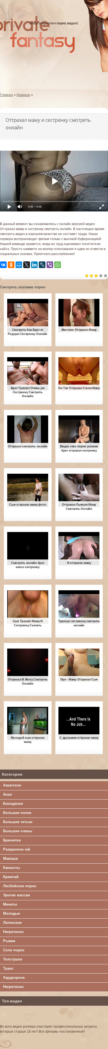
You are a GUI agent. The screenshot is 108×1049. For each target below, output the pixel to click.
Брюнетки (12, 840)
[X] (26, 264)
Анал (7, 794)
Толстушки (12, 959)
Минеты (10, 904)
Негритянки (13, 932)
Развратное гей (16, 849)
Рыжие (9, 941)
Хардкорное (14, 977)
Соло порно (13, 950)
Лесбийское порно (19, 886)
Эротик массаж (16, 895)
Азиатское (12, 785)
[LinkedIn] (34, 264)
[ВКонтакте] (3, 264)
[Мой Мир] (19, 264)
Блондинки (13, 803)
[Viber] (50, 264)
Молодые (11, 913)
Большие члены (17, 831)
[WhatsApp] (57, 264)
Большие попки (17, 813)
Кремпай (11, 877)
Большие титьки (17, 822)
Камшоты (11, 868)
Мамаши (10, 858)
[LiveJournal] (42, 264)
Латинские (12, 923)
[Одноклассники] (11, 264)
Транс (8, 968)
